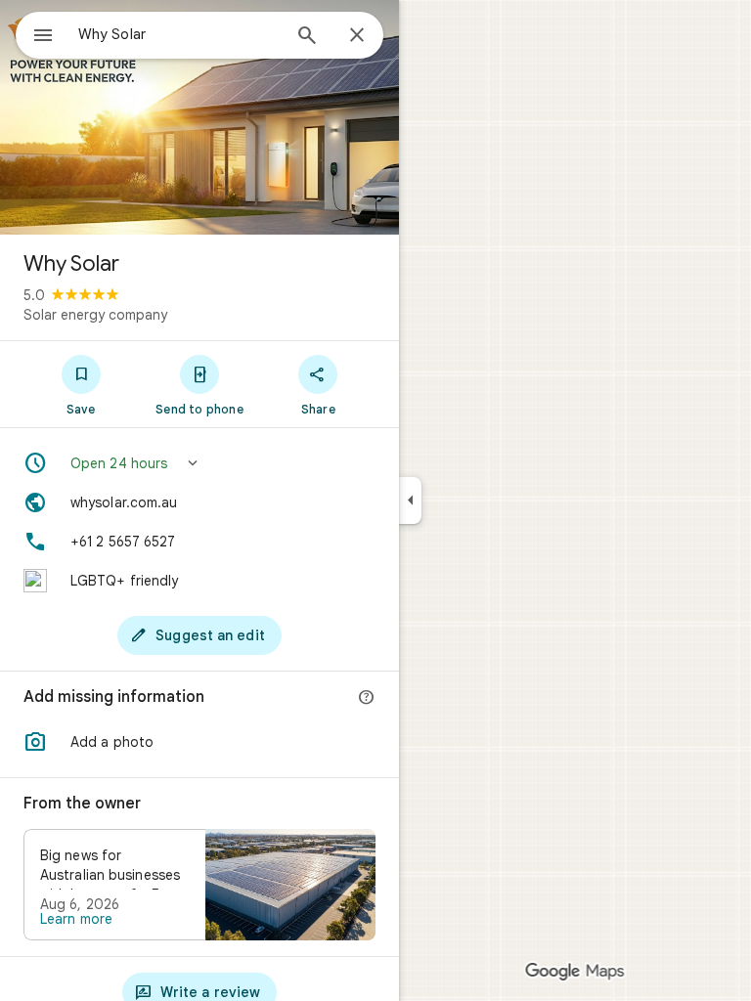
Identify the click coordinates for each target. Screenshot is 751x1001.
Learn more (76, 919)
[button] (199, 463)
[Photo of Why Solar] (199, 117)
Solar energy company (95, 315)
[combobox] (179, 34)
